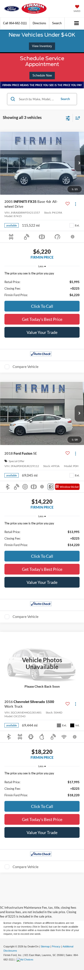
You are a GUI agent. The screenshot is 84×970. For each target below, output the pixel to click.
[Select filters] (68, 117)
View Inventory (42, 46)
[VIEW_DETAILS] (42, 663)
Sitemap (45, 946)
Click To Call (42, 306)
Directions (39, 23)
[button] (15, 23)
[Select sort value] (76, 118)
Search (65, 99)
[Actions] (75, 204)
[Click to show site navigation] (76, 23)
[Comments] (51, 487)
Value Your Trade (42, 332)
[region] (42, 284)
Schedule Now (42, 75)
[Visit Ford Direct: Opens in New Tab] (26, 959)
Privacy (56, 946)
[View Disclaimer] (73, 237)
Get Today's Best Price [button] (42, 319)
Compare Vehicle (25, 366)
